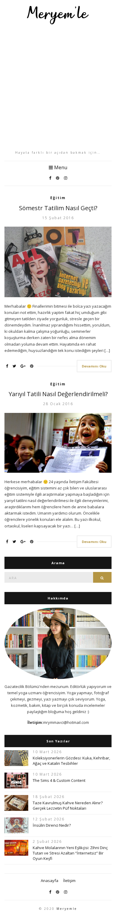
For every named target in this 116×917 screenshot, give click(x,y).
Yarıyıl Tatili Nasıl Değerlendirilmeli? (58, 394)
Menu (60, 167)
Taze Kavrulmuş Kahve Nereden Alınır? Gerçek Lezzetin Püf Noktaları (68, 805)
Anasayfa (49, 880)
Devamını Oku (94, 366)
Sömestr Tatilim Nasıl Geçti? (58, 208)
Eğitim (58, 197)
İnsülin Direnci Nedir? (52, 825)
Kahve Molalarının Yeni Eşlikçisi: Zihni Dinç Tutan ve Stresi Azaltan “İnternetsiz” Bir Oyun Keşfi (70, 853)
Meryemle (67, 909)
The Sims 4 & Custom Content (59, 780)
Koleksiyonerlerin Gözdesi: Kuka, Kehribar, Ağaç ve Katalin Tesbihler (71, 760)
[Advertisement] (58, 87)
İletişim (69, 880)
